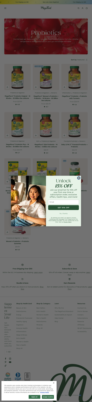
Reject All (34, 397)
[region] (29, 391)
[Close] (54, 383)
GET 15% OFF (63, 208)
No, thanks (64, 213)
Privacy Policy (44, 392)
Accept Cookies (48, 397)
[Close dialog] (78, 178)
